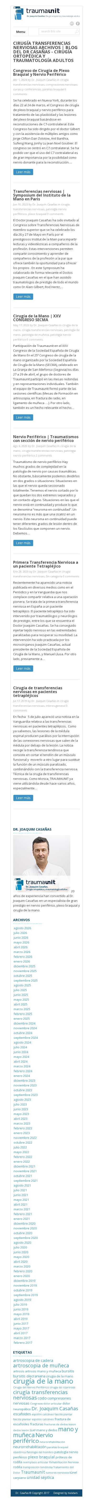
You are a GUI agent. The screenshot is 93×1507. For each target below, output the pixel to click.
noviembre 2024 (25, 1028)
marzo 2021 (22, 1209)
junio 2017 (21, 1323)
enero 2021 (22, 1219)
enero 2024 (22, 1076)
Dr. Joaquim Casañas (54, 1408)
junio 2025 (21, 995)
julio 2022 (20, 1147)
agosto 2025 (22, 985)
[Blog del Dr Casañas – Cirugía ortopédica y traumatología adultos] (46, 24)
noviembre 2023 (25, 1085)
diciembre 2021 (24, 1166)
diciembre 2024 (24, 1023)
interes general (55, 705)
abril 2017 (20, 1333)
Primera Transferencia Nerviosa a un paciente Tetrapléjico (45, 564)
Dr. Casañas (22, 1493)
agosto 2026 (22, 928)
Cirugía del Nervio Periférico (31, 1387)
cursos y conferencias (27, 89)
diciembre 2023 (24, 1080)
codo (42, 1398)
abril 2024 (20, 1061)
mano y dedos (46, 1430)
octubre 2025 (23, 976)
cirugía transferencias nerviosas (42, 330)
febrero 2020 (23, 1271)
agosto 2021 (22, 1185)
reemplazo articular (35, 1462)
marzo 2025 (22, 1009)
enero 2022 (22, 1161)
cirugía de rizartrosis (62, 1387)
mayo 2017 (21, 1328)
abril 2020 (20, 1261)
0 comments (55, 214)
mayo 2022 (21, 1152)
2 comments (44, 455)
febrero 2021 (23, 1214)
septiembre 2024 (26, 1037)
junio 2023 (21, 1109)
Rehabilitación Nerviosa (64, 1462)
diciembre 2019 (24, 1281)
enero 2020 (22, 1276)
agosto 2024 (22, 1042)
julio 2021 (20, 1190)
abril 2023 (20, 1118)
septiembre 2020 (26, 1238)
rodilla (17, 1467)
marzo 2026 (22, 952)
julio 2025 (20, 990)
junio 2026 (21, 937)
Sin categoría (54, 576)
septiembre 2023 (26, 1095)
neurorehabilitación (52, 1442)
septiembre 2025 (26, 980)
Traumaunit (33, 1472)
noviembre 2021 (25, 1171)
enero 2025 (22, 1018)
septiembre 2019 (26, 1295)
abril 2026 (20, 947)
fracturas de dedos (56, 1424)
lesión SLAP (28, 1430)
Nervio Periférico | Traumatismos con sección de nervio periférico (45, 438)
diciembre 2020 (24, 1223)
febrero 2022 (23, 1157)
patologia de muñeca (35, 334)
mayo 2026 (21, 942)
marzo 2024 (22, 1066)
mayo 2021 (21, 1199)
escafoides (22, 1413)
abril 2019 (20, 1319)
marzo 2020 (22, 1266)
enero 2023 (22, 1133)
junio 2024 (21, 1052)
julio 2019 (20, 1304)
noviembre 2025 (25, 971)
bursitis (68, 1371)
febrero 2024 (23, 1071)
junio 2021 (21, 1195)
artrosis (18, 1371)
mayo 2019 (21, 1314)
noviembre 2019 (25, 1285)
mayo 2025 (21, 999)
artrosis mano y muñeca (43, 1371)
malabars (73, 1493)
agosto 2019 (22, 1300)
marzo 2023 (22, 1123)
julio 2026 (20, 933)
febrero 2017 (23, 1342)
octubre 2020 (23, 1233)
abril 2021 (20, 1204)
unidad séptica (40, 1477)
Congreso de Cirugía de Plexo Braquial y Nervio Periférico (41, 72)
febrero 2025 (23, 1014)
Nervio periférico (33, 1438)
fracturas (36, 1424)
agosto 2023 (22, 1099)
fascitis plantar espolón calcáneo (33, 1419)
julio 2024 (20, 1047)
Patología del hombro (40, 1452)
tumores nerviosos (57, 1472)
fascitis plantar (63, 1414)
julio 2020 (20, 1247)
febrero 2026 (23, 956)
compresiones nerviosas (61, 84)
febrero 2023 (23, 1128)
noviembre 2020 (25, 1228)
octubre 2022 (23, 1142)
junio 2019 (21, 1309)
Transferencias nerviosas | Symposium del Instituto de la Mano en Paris (42, 195)
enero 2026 (22, 961)
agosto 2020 (22, 1242)
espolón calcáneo (43, 1414)
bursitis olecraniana (29, 1376)
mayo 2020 (21, 1257)
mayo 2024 (21, 1057)
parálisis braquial (53, 89)
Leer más (23, 172)
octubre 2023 (23, 1090)
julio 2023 (20, 1104)
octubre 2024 (23, 1033)
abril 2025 (20, 1004)
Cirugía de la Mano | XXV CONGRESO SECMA (37, 317)
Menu (20, 32)
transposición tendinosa (38, 1467)
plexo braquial (37, 214)
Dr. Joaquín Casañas (43, 79)
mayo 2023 (21, 1114)
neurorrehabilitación (29, 1446)
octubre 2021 (23, 1176)
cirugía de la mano (43, 1381)
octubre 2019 (23, 1290)
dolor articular (52, 1403)
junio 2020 (21, 1252)
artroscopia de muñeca (41, 1365)
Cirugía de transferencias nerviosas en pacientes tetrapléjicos (37, 691)
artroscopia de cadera (33, 1360)
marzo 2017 (22, 1338)
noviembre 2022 (25, 1138)
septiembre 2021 (26, 1180)
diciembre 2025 (24, 966)
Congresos (36, 1403)
